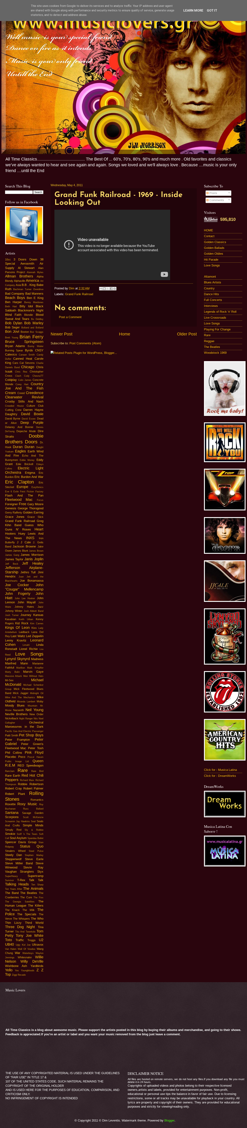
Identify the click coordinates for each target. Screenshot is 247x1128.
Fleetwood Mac (19, 500)
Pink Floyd (34, 752)
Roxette (10, 804)
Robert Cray (13, 788)
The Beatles (28, 893)
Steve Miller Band (19, 863)
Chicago (27, 367)
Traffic (20, 940)
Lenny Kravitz (16, 640)
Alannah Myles (35, 272)
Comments (216, 200)
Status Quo (31, 846)
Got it (212, 10)
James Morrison (32, 554)
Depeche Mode (26, 431)
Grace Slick (35, 516)
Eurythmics (37, 487)
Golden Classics (215, 242)
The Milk (28, 910)
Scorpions (12, 817)
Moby (40, 701)
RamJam (9, 771)
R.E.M (10, 765)
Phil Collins (13, 752)
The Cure (26, 897)
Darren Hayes (33, 410)
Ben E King (35, 298)
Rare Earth (12, 775)
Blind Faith (13, 314)
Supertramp (35, 876)
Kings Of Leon (17, 628)
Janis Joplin (33, 559)
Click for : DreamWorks (220, 776)
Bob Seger (12, 327)
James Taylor (14, 559)
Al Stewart (26, 268)
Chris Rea (21, 371)
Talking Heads (17, 884)
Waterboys (28, 953)
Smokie (10, 834)
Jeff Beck (11, 563)
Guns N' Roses (18, 529)
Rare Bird (37, 771)
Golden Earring (33, 512)
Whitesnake (25, 957)
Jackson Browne (24, 546)
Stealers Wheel (15, 850)
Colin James (24, 380)
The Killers (35, 905)
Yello (8, 970)
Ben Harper (13, 302)
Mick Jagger (20, 693)
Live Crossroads (215, 317)
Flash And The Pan (24, 495)
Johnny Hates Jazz (29, 606)
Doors (31, 441)
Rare (23, 770)
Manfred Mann (16, 663)
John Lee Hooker (25, 598)
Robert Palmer (33, 788)
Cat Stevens (27, 362)
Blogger (169, 1120)
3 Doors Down (25, 259)
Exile (16, 491)
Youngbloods (27, 970)
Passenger (37, 731)
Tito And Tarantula (25, 931)
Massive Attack (13, 676)
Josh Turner (12, 615)
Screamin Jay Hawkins (17, 821)
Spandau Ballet (35, 838)
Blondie (28, 314)
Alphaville (19, 280)
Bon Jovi (12, 331)
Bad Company (14, 293)
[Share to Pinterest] (114, 288)
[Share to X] (108, 288)
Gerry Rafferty (13, 512)
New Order (36, 714)
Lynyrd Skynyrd (17, 659)
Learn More (193, 10)
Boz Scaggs (36, 332)
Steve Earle (34, 859)
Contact (209, 236)
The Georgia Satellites (20, 901)
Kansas (38, 615)
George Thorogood (30, 508)
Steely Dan (13, 855)
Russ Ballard (33, 808)
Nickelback (11, 718)
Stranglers (27, 871)
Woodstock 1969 (215, 352)
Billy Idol (26, 306)
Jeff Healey (32, 563)
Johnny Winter (14, 610)
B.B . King (28, 285)
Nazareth (18, 710)
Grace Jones (14, 517)
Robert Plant (15, 794)
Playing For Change (217, 329)
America (32, 280)
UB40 (9, 944)
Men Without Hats (33, 676)
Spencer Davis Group (21, 842)
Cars (15, 362)
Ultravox (37, 944)
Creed (21, 393)
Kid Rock (21, 623)
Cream (10, 393)
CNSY (39, 350)
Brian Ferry (31, 336)
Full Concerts (213, 300)
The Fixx (38, 897)
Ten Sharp (37, 884)
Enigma (30, 472)
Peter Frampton (17, 739)
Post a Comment (70, 317)
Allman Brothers (19, 276)
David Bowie (32, 414)
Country (209, 288)
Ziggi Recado (19, 974)
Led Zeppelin (34, 636)
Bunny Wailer (35, 346)
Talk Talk (36, 880)
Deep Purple (31, 423)
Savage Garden (32, 813)
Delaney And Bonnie (19, 427)
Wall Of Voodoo (26, 949)
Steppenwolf (13, 859)
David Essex (29, 418)
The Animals (33, 889)
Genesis (10, 508)
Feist (22, 491)
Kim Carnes (36, 623)
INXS (30, 538)
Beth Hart (11, 306)
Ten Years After (13, 889)
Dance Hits (211, 294)
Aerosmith (27, 263)
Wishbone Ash (16, 966)
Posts (212, 193)
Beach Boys (15, 298)
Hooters (10, 533)
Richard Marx (27, 780)
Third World (34, 922)
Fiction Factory (35, 491)
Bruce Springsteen (24, 342)
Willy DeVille (31, 961)
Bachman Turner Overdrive (28, 289)
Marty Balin (12, 672)
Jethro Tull (28, 572)
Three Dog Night (20, 927)
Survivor (9, 880)
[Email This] (101, 288)
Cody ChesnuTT (33, 375)
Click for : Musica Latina (220, 770)
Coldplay (11, 380)
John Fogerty (17, 594)
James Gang (12, 555)
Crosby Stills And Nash (24, 401)
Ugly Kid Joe (23, 944)
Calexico (11, 354)
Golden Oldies (213, 253)
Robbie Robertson (30, 784)
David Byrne (12, 418)
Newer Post (61, 334)
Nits (36, 718)
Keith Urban (26, 619)
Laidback (24, 632)
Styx (40, 871)
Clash (18, 375)
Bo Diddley (37, 319)
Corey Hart (22, 384)
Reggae (209, 341)
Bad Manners (34, 293)
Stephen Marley (34, 855)
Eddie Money (27, 460)
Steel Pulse (36, 851)
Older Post (187, 334)
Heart (39, 529)
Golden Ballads (214, 248)
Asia (18, 285)
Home (124, 334)
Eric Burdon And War (28, 477)
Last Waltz (18, 636)
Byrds (29, 350)
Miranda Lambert (26, 701)
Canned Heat (22, 358)
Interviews (211, 306)
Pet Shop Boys (31, 735)
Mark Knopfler (35, 667)
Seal (33, 821)
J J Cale (24, 542)
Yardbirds (37, 966)
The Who (37, 918)
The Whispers (21, 918)
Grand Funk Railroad (79, 294)
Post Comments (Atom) (85, 343)
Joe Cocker (17, 585)
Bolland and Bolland (32, 327)
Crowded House (14, 405)
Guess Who (34, 525)
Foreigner (11, 504)
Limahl (26, 645)
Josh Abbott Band (33, 611)
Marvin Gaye (33, 671)
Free (22, 504)
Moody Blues (15, 705)
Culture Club (35, 405)
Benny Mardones (33, 302)
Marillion (20, 667)
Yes (17, 970)
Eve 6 (8, 491)
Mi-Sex (9, 680)
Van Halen (10, 949)
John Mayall (27, 602)
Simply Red (13, 829)
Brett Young (11, 337)
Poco (21, 757)
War (17, 953)
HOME (208, 230)
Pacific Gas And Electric (18, 731)
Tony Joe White (29, 935)
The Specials (26, 914)
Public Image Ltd (17, 761)
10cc (8, 259)
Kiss (34, 627)
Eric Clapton (19, 482)
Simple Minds (33, 825)
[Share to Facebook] (111, 288)
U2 (41, 940)
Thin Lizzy (13, 922)
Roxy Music (27, 804)
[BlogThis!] (104, 288)
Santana (11, 813)
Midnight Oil (36, 693)
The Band (12, 893)
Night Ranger (26, 718)
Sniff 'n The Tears (27, 834)
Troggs (31, 940)
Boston (25, 331)
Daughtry (11, 414)
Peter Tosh (35, 748)
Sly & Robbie (34, 830)
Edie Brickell (24, 464)
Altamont (210, 276)
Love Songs (29, 654)
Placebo (10, 757)
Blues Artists (212, 282)
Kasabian (10, 619)
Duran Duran (23, 447)
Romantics (37, 799)
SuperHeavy (11, 876)
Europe (22, 487)
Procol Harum (35, 757)
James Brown (36, 550)
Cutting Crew (13, 409)
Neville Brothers (16, 714)
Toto (8, 940)
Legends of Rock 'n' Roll (220, 311)
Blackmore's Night (30, 310)
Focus (40, 500)
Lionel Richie (28, 649)
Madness (37, 659)
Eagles (20, 451)
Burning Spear (14, 350)
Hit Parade (211, 259)
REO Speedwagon (30, 765)
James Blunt (20, 550)
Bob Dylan (13, 323)
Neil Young (34, 710)
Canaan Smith (27, 354)
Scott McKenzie (33, 817)
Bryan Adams (15, 346)
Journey (25, 615)
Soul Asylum (18, 838)
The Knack (12, 910)
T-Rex (21, 880)
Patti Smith (11, 735)
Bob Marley (33, 323)
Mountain (32, 705)
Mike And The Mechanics (20, 697)
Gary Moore (35, 504)
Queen (38, 761)
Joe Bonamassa (31, 580)
